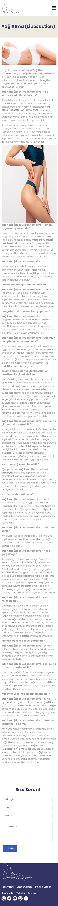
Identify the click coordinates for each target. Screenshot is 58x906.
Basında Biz (7, 893)
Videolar (20, 893)
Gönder (10, 848)
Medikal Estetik (43, 886)
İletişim (32, 893)
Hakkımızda (8, 886)
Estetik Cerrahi (24, 886)
